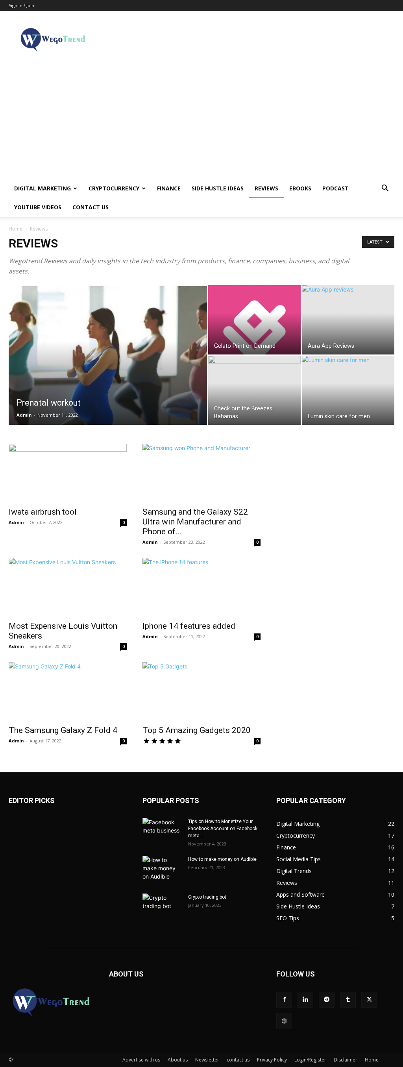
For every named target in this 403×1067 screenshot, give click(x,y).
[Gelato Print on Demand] (254, 319)
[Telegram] (327, 1000)
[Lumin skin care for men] (348, 390)
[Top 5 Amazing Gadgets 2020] (201, 691)
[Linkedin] (305, 1000)
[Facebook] (284, 1000)
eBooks (300, 188)
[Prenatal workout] (108, 371)
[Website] (284, 1021)
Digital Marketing (42, 188)
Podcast (335, 188)
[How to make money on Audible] (162, 869)
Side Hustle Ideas (218, 188)
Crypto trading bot (207, 897)
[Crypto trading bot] (162, 907)
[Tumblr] (348, 1000)
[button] (384, 189)
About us (178, 1059)
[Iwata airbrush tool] (68, 473)
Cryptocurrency (114, 188)
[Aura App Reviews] (348, 319)
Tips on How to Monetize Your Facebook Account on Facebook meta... (222, 828)
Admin (24, 415)
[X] (369, 1000)
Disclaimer (345, 1059)
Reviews (266, 188)
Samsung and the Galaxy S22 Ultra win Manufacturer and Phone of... (195, 521)
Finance (169, 188)
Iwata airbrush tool (43, 512)
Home (15, 228)
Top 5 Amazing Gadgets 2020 (196, 730)
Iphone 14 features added (188, 626)
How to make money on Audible (222, 859)
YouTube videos (37, 207)
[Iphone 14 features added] (201, 587)
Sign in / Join (21, 5)
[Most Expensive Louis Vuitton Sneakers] (68, 587)
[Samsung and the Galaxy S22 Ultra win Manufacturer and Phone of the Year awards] (201, 473)
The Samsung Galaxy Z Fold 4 (63, 730)
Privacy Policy (272, 1059)
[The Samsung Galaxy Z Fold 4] (68, 691)
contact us (90, 207)
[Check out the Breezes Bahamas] (254, 390)
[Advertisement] (201, 120)
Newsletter (207, 1059)
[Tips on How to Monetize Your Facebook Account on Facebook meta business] (162, 831)
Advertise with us (141, 1059)
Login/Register (310, 1059)
